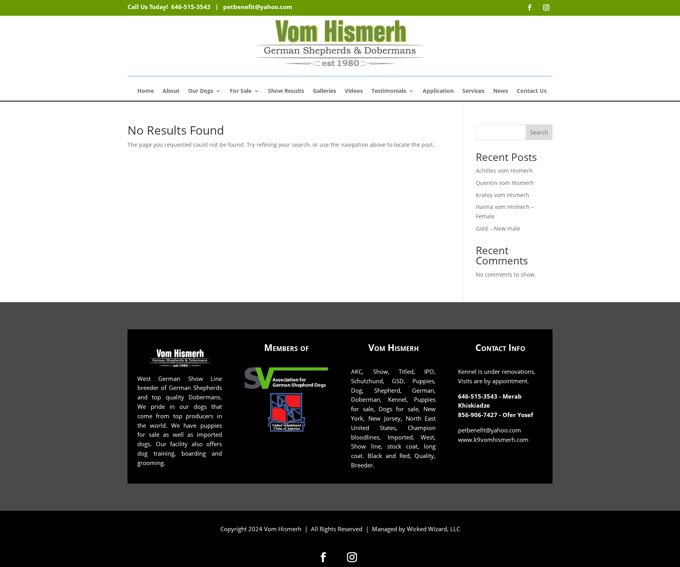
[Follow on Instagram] (352, 557)
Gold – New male (498, 228)
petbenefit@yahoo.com (257, 7)
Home (145, 91)
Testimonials (388, 91)
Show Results (286, 91)
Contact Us (532, 91)
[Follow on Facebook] (323, 557)
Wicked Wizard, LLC (433, 529)
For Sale (240, 91)
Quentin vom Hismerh (505, 183)
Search (539, 132)
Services (473, 91)
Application (438, 91)
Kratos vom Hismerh (502, 195)
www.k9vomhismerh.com (493, 439)
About (171, 91)
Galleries (324, 91)
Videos (354, 91)
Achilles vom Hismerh (504, 170)
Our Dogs (200, 91)
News (500, 91)
